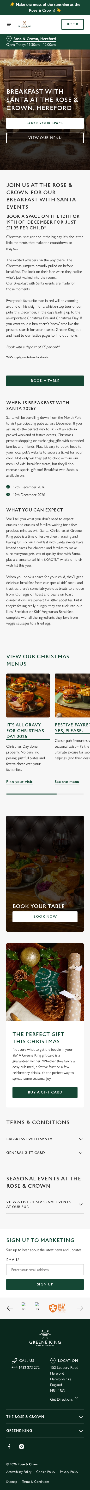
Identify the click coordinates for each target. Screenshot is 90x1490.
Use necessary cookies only (45, 832)
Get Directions (61, 1399)
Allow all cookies (45, 817)
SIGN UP (45, 1284)
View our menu (45, 138)
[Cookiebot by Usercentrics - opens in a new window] (64, 653)
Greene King (19, 1431)
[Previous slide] (10, 1308)
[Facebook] (9, 1446)
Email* (12, 1260)
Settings (68, 801)
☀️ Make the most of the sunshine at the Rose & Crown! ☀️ (45, 7)
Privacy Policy (69, 1472)
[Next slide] (80, 1308)
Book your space (45, 123)
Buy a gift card (45, 1092)
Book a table (45, 381)
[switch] (77, 752)
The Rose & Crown (25, 1417)
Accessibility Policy (18, 1472)
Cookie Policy (45, 1472)
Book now (45, 917)
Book (72, 24)
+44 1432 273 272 (26, 1367)
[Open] (9, 24)
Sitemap (11, 1482)
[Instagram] (21, 1446)
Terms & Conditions (35, 1482)
